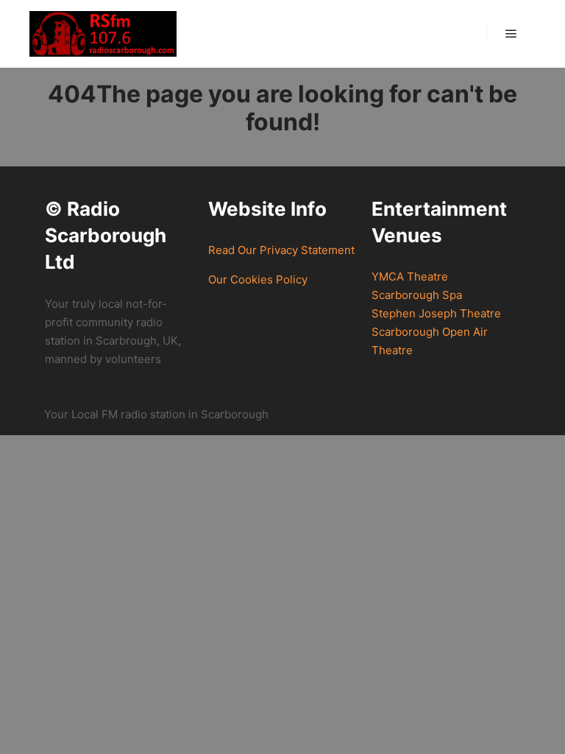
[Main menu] (511, 33)
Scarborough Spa (417, 295)
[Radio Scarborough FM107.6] (103, 34)
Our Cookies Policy (258, 279)
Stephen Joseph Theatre (436, 313)
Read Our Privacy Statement (281, 250)
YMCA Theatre (410, 276)
